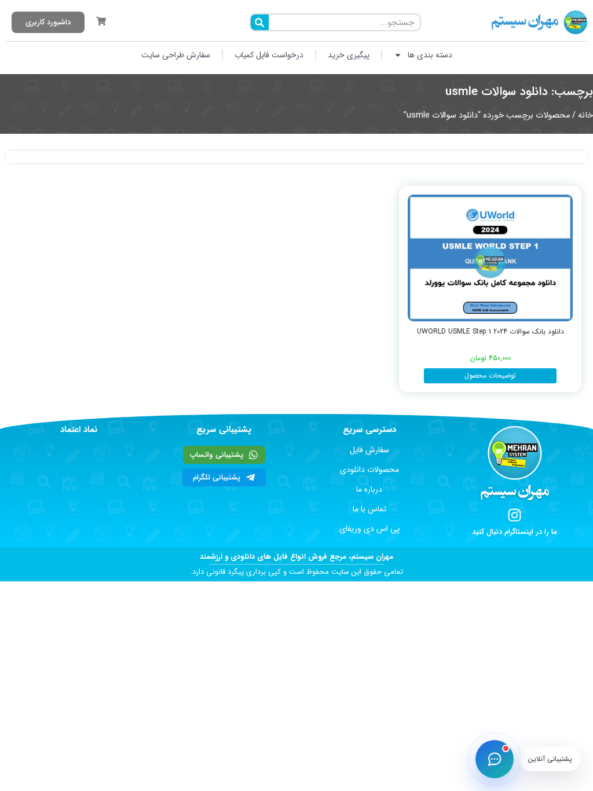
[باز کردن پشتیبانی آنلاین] (494, 759)
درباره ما (369, 489)
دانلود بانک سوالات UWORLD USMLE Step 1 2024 (490, 331)
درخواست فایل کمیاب (269, 55)
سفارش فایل (369, 450)
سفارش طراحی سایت (175, 55)
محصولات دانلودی (369, 469)
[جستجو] (260, 22)
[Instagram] (514, 515)
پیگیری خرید (348, 55)
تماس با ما (369, 509)
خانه (585, 115)
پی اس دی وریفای (369, 528)
